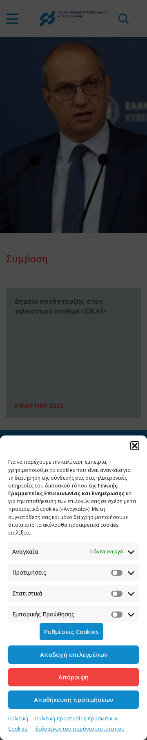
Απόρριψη (73, 677)
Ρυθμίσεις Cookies (71, 631)
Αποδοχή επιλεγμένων (73, 654)
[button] (135, 446)
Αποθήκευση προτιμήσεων (73, 699)
